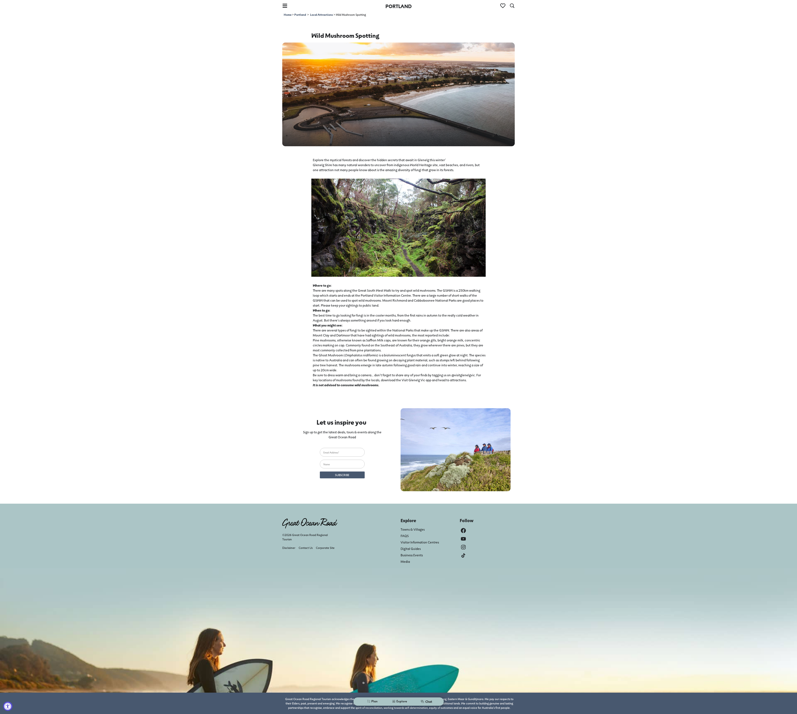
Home (288, 14)
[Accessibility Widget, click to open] (7, 706)
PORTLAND (398, 6)
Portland (300, 14)
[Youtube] (463, 538)
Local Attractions (321, 14)
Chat (428, 701)
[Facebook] (463, 530)
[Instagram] (463, 547)
